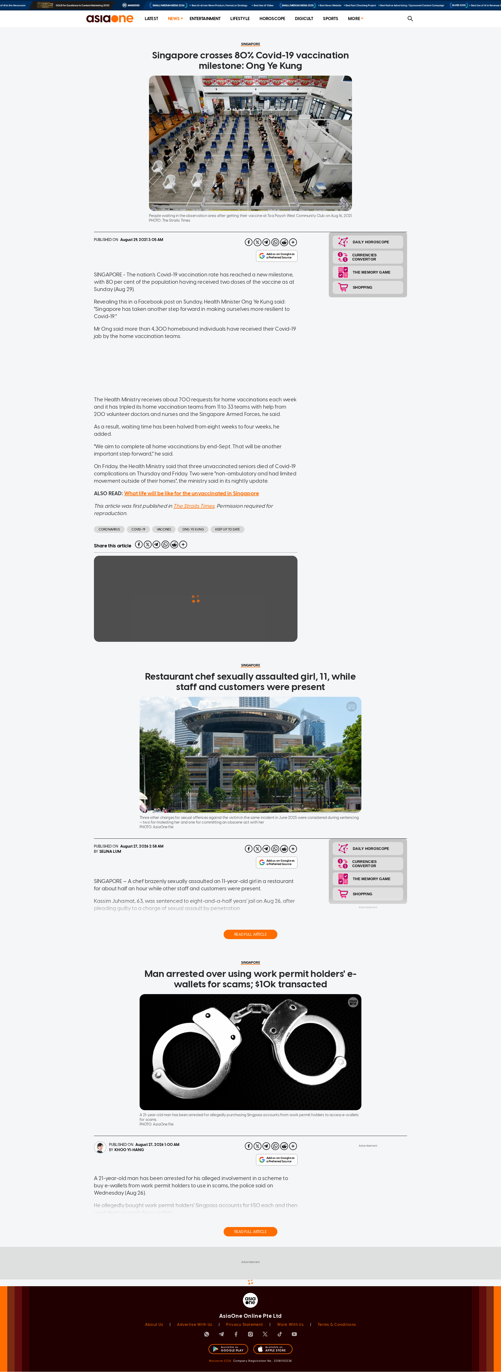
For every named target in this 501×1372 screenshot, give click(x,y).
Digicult (304, 18)
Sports (330, 18)
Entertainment (205, 18)
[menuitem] (151, 19)
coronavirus (109, 529)
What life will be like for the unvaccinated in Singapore (191, 493)
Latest (151, 18)
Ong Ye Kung (193, 529)
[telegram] (266, 242)
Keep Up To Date (227, 529)
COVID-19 (138, 529)
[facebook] (248, 242)
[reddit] (284, 242)
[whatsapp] (275, 242)
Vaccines (164, 529)
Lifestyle (239, 18)
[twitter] (257, 242)
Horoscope (272, 18)
